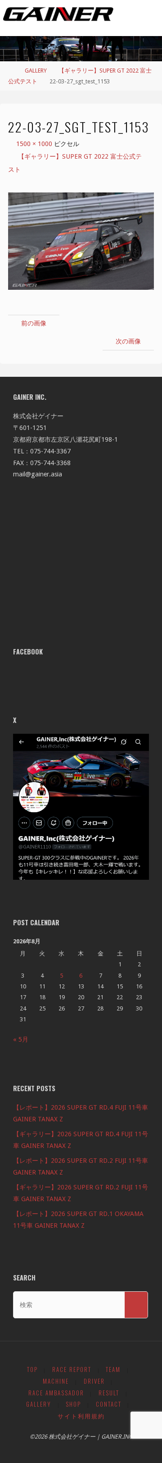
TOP (32, 1369)
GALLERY (36, 70)
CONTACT (109, 1404)
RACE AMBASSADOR (56, 1393)
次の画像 (128, 341)
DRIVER (94, 1381)
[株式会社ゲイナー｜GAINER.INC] (58, 14)
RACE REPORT (71, 1369)
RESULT (109, 1393)
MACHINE (56, 1381)
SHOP (73, 1404)
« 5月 (20, 1039)
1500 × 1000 (35, 143)
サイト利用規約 (81, 1416)
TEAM (113, 1369)
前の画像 (33, 323)
